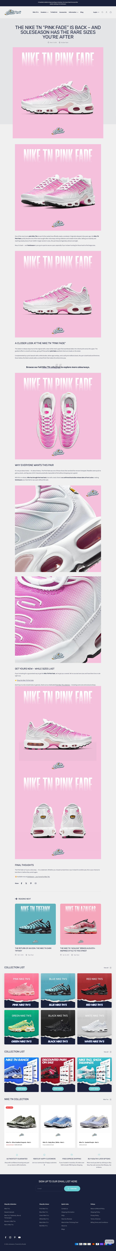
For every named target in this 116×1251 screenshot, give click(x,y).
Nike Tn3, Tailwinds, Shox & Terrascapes (12, 1216)
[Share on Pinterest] (31, 883)
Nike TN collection (51, 367)
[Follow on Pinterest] (15, 1237)
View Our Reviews (66, 1219)
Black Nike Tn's (43, 1222)
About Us (64, 1226)
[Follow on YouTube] (19, 1237)
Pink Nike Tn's (43, 1209)
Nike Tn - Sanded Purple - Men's (89, 1142)
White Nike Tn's (44, 1219)
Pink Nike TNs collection (62, 685)
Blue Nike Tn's (43, 1212)
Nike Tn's (36, 12)
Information (72, 12)
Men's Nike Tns (8, 1225)
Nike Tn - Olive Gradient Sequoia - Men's (18, 1142)
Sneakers (43, 12)
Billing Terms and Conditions (99, 1222)
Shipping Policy (95, 1212)
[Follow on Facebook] (5, 1237)
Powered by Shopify (20, 1244)
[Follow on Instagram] (10, 1237)
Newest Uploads (9, 1212)
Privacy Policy (95, 1215)
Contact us (64, 1209)
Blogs (63, 1229)
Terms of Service (95, 1219)
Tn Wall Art (53, 12)
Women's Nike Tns (9, 1221)
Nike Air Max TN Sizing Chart (69, 1222)
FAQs (63, 1215)
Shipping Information (67, 1212)
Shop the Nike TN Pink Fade (25, 680)
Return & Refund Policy (97, 1209)
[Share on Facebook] (21, 883)
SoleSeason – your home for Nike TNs (38, 877)
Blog (81, 12)
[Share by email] (35, 883)
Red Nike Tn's (43, 1226)
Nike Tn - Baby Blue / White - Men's (53, 1142)
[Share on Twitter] (26, 883)
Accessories (63, 12)
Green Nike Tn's (44, 1215)
